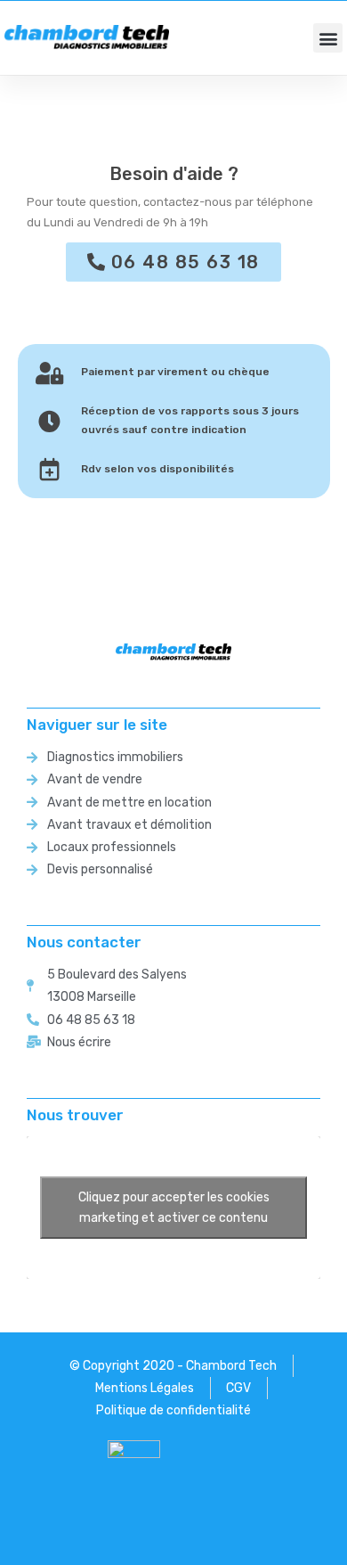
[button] (328, 38)
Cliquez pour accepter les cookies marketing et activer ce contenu (174, 1207)
